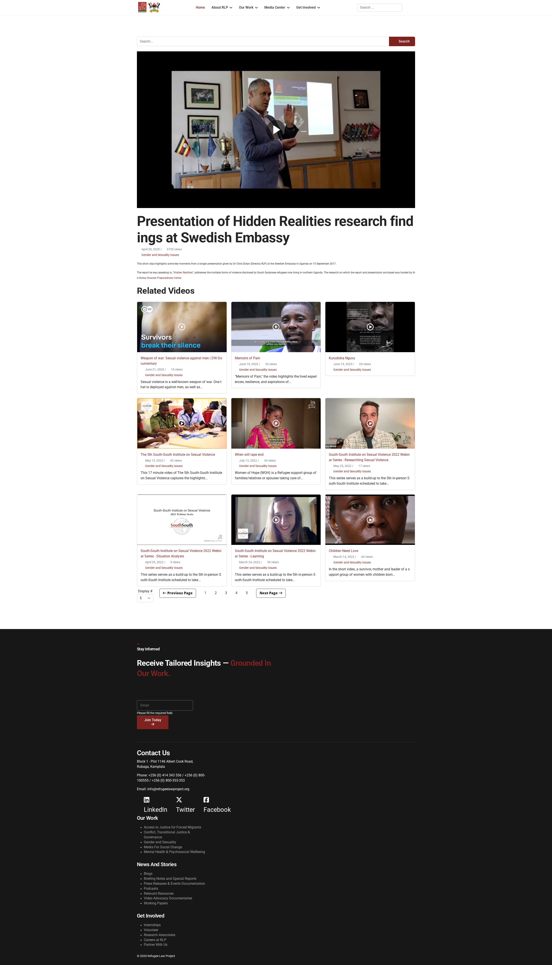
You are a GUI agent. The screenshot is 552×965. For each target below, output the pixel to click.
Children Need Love (343, 551)
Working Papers (156, 903)
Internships (152, 925)
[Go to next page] (271, 593)
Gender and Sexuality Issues (160, 255)
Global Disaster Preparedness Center (160, 277)
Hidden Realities (183, 272)
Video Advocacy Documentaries (168, 898)
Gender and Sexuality (160, 842)
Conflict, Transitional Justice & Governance (167, 834)
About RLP (220, 7)
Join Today (152, 720)
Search (404, 41)
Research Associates (159, 935)
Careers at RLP (155, 940)
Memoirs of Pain (247, 358)
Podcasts (151, 888)
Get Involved (306, 7)
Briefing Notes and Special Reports (170, 879)
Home (200, 7)
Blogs (148, 874)
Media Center (274, 7)
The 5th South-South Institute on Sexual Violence (178, 455)
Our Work (246, 7)
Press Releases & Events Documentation (174, 883)
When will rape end (249, 455)
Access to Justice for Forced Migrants (172, 827)
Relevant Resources (159, 893)
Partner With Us (155, 945)
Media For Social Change (163, 847)
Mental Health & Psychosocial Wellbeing (174, 852)
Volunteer (151, 930)
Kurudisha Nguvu (342, 358)
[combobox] (379, 7)
